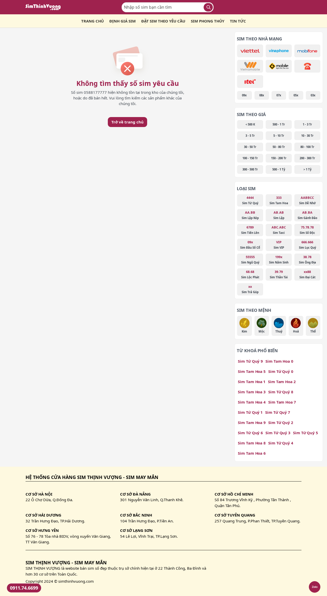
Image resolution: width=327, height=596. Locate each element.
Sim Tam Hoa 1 (251, 381)
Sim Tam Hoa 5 (252, 371)
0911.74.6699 (24, 588)
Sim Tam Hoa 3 (252, 391)
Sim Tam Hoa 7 (282, 402)
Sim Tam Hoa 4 (252, 402)
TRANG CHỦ (92, 21)
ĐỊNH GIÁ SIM (122, 21)
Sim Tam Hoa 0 (279, 361)
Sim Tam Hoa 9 (252, 422)
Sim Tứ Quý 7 (277, 412)
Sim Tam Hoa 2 (282, 381)
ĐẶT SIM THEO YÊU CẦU (163, 21)
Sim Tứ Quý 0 (280, 371)
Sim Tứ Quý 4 (280, 442)
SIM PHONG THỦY (207, 21)
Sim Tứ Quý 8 (280, 391)
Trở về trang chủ (127, 121)
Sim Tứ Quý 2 (280, 422)
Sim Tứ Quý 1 (250, 412)
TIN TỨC (238, 21)
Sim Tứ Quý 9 (250, 361)
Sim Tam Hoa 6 (252, 453)
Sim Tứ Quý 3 (277, 432)
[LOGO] (45, 7)
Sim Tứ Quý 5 (305, 432)
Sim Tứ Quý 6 (250, 432)
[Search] (208, 7)
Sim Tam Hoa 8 (252, 442)
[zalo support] (314, 587)
